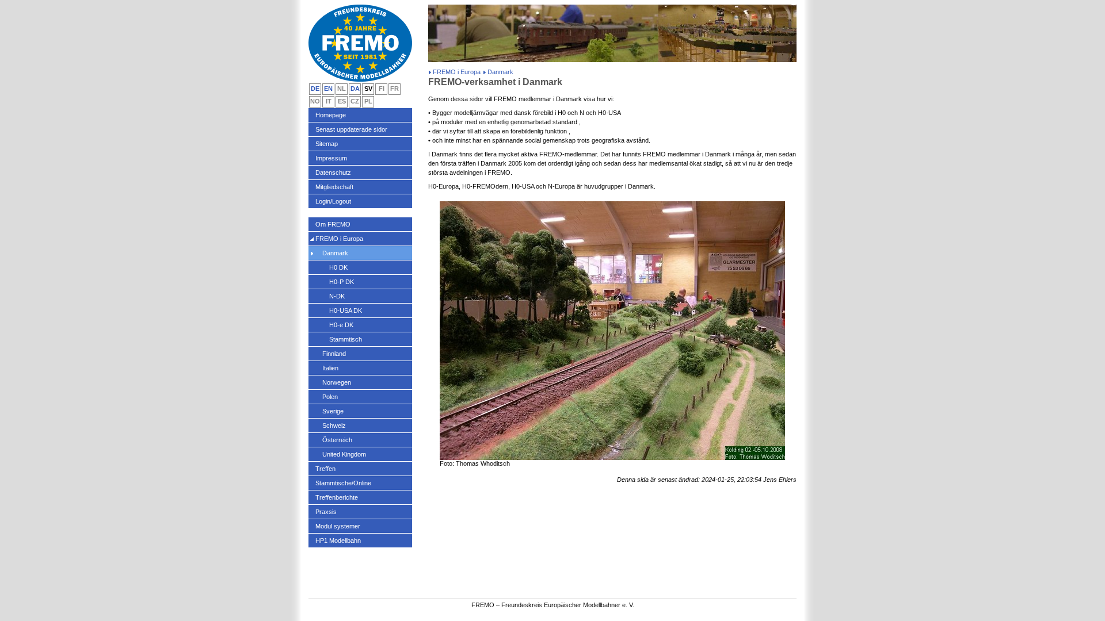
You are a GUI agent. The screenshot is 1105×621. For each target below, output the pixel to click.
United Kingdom (344, 454)
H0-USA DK (345, 310)
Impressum (331, 158)
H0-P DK (341, 281)
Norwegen (336, 382)
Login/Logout (333, 201)
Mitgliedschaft (334, 186)
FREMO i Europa (457, 71)
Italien (330, 368)
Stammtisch (345, 339)
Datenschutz (333, 172)
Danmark (335, 253)
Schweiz (334, 425)
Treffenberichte (336, 497)
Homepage (330, 115)
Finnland (334, 353)
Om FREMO (332, 224)
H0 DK (338, 267)
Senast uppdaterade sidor (351, 129)
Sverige (333, 411)
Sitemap (326, 143)
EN (328, 88)
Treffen (325, 468)
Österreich (337, 439)
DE (315, 88)
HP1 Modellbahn (338, 540)
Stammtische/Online (343, 483)
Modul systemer (337, 526)
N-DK (337, 296)
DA (355, 88)
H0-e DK (341, 324)
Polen (330, 396)
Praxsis (326, 511)
